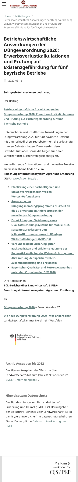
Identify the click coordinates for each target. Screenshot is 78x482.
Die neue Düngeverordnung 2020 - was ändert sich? (37, 315)
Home (7, 16)
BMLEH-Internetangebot (21, 379)
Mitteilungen (22, 16)
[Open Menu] (4, 4)
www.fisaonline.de (24, 178)
